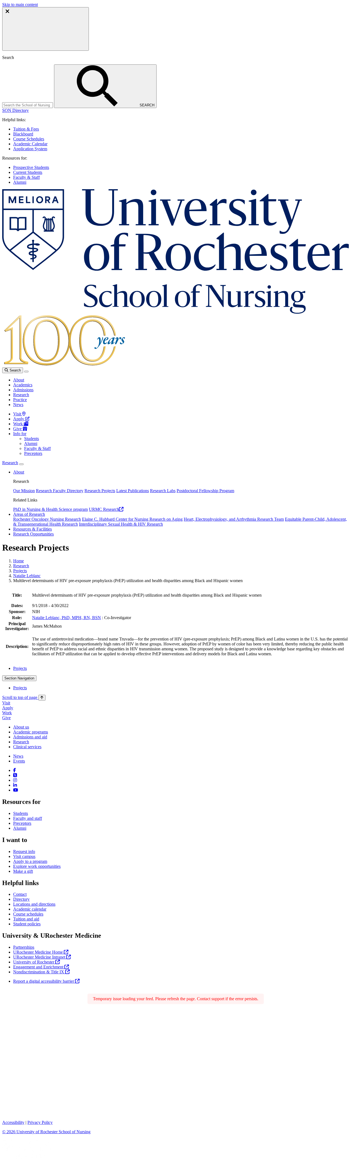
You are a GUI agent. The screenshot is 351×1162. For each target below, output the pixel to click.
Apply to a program (30, 861)
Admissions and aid (30, 737)
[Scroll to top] (42, 698)
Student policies (27, 924)
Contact (20, 894)
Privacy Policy (40, 1122)
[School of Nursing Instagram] (15, 780)
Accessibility (13, 1122)
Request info (24, 851)
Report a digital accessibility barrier (44, 981)
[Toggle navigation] (26, 371)
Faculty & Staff (26, 177)
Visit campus (24, 856)
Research (21, 394)
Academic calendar (29, 909)
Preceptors (33, 453)
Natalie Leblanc (27, 575)
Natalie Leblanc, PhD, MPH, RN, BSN (66, 617)
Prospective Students (31, 167)
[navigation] (24, 697)
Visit (17, 414)
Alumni (19, 182)
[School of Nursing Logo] (175, 312)
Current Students (27, 172)
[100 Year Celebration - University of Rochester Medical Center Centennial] (63, 364)
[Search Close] (45, 29)
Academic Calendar (30, 143)
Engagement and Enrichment (38, 967)
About (18, 380)
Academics (22, 384)
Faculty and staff (27, 818)
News (18, 404)
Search (15, 370)
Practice (20, 399)
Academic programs (30, 732)
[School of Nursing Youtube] (15, 790)
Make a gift (23, 871)
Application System (30, 148)
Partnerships (23, 947)
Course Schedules (28, 139)
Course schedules (28, 914)
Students (31, 438)
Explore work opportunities (37, 866)
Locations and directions (34, 904)
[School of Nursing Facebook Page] (14, 770)
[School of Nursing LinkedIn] (15, 785)
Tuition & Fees (26, 129)
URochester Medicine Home (38, 952)
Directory (21, 899)
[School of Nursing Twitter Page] (15, 775)
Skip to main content (20, 4)
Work (18, 423)
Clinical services (27, 746)
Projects (20, 570)
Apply (19, 418)
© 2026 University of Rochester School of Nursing (46, 1131)
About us (21, 727)
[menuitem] (181, 668)
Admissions (23, 389)
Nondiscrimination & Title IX (39, 972)
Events (19, 761)
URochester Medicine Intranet (39, 957)
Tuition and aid (26, 919)
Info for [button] (19, 433)
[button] (15, 110)
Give (18, 428)
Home (18, 561)
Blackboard (23, 134)
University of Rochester (34, 962)
